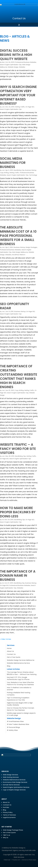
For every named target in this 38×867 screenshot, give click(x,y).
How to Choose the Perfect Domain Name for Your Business (20, 709)
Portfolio (6, 807)
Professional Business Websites (25, 62)
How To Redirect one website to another (19, 688)
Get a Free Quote (13, 657)
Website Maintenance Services (14, 780)
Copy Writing (4, 173)
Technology (33, 175)
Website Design (13, 67)
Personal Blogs (14, 727)
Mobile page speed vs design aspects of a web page (21, 714)
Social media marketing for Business (13, 162)
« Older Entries (5, 639)
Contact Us (19, 18)
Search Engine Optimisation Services (16, 787)
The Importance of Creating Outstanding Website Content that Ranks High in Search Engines (18, 376)
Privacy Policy (7, 812)
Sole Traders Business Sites (19, 724)
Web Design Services (10, 775)
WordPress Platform (18, 255)
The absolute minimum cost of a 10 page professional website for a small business (18, 235)
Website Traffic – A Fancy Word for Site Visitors (18, 448)
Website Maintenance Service (18, 663)
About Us (10, 651)
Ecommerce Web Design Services (15, 782)
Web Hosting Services (11, 777)
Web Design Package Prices (13, 830)
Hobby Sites (13, 730)
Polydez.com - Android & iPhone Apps (24, 860)
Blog (8, 666)
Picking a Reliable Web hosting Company (18, 693)
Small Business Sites (16, 721)
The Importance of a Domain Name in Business (17, 575)
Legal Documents (9, 817)
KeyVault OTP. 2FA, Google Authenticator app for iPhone (18, 678)
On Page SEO (29, 107)
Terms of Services (9, 815)
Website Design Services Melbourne (20, 660)
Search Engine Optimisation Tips (11, 65)
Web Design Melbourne (20, 252)
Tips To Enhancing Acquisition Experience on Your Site (18, 699)
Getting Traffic (20, 107)
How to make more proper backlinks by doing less (18, 512)
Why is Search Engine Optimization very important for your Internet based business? (18, 95)
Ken (3, 62)
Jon (3, 107)
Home (9, 648)
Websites (22, 67)
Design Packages (31, 247)
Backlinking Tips (19, 170)
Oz (3, 520)
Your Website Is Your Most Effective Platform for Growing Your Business (20, 683)
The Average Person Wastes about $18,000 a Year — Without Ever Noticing (21, 673)
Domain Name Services (11, 785)
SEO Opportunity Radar (14, 306)
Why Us (5, 838)
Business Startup (30, 170)
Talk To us (6, 835)
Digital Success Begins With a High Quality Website (16, 54)
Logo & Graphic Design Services (14, 790)
